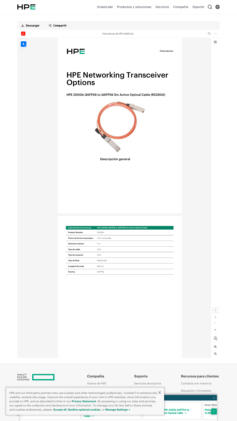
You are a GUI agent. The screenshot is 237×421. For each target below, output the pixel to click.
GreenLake (105, 7)
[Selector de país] (217, 7)
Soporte (198, 7)
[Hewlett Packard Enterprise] (26, 7)
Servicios (162, 7)
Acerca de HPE (96, 383)
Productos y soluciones (134, 7)
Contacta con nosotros (196, 383)
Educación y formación (196, 390)
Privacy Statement (84, 401)
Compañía (180, 7)
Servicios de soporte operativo (147, 387)
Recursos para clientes (200, 376)
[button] (159, 392)
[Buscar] (210, 7)
